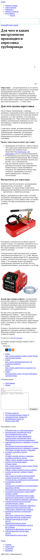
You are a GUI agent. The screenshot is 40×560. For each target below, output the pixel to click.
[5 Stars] (29, 342)
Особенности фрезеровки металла (18, 529)
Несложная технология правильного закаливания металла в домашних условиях (21, 447)
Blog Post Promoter (16, 338)
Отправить (33, 409)
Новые (7, 385)
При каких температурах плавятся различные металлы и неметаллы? (18, 516)
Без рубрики (10, 13)
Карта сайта (9, 546)
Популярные (10, 383)
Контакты (9, 550)
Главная (4, 25)
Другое (12, 15)
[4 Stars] (23, 342)
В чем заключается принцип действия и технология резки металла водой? (20, 506)
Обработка (9, 9)
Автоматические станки (14, 503)
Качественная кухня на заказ (16, 535)
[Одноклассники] (13, 350)
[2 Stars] (10, 342)
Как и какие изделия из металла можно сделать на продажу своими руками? (20, 477)
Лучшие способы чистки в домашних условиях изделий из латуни (19, 457)
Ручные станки (12, 25)
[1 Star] (4, 342)
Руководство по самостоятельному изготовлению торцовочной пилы (18, 437)
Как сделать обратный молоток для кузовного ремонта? (18, 363)
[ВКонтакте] (9, 350)
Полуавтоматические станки (16, 434)
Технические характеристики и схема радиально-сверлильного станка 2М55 (19, 496)
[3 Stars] (16, 342)
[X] (6, 350)
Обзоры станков (11, 5)
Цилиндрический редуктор (15, 523)
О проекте (9, 548)
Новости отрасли (11, 11)
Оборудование (10, 7)
